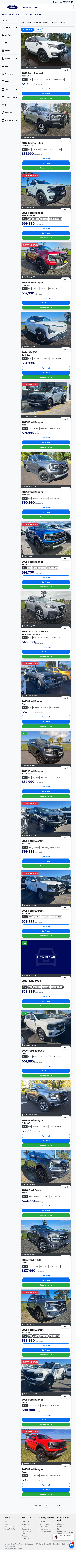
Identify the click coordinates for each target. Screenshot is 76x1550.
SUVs (6, 1524)
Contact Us (61, 1531)
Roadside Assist (45, 1531)
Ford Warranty (44, 1529)
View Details (46, 89)
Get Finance (46, 93)
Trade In (25, 1536)
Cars (5, 1522)
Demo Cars (26, 1524)
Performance (9, 1526)
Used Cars (25, 1526)
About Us (60, 1524)
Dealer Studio (17, 1548)
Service (42, 1522)
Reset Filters (27, 30)
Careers (60, 1526)
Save (64, 70)
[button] (71, 7)
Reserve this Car (46, 98)
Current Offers (27, 1529)
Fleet (23, 1534)
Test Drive (25, 1538)
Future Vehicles (10, 1529)
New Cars (25, 1522)
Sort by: (54, 22)
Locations (58, 2)
